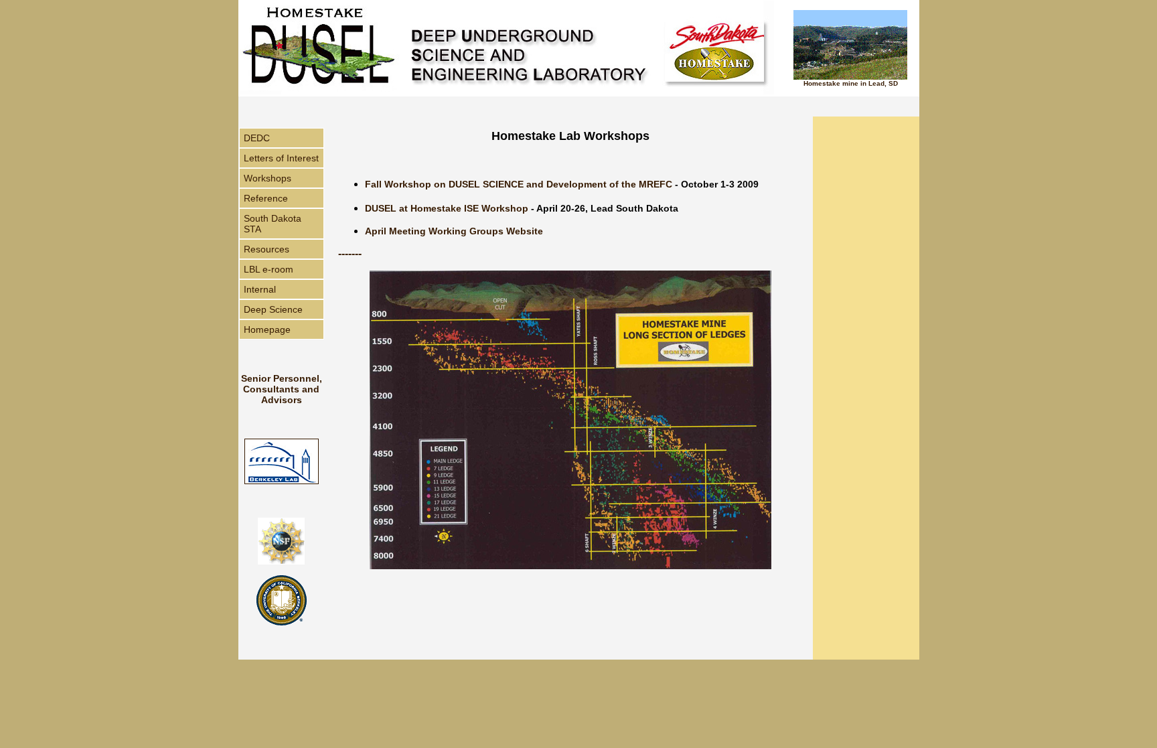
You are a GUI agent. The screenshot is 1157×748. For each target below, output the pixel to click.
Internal (260, 289)
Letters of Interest (281, 158)
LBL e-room (268, 269)
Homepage (267, 329)
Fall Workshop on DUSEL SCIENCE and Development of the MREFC (518, 184)
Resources (266, 249)
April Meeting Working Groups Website (454, 231)
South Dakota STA (272, 223)
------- (350, 253)
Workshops (267, 178)
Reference (266, 198)
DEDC (257, 138)
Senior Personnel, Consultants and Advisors (281, 389)
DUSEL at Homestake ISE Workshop (446, 208)
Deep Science (273, 309)
